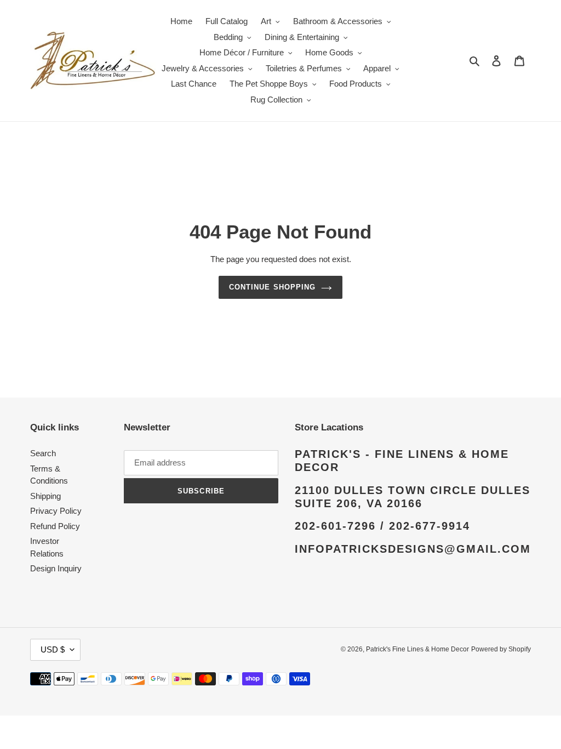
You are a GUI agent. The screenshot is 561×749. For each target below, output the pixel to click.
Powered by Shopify (501, 649)
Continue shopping (272, 287)
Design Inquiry (56, 568)
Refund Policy (55, 526)
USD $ (53, 649)
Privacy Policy (56, 510)
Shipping (45, 496)
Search (43, 453)
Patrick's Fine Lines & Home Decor (417, 649)
